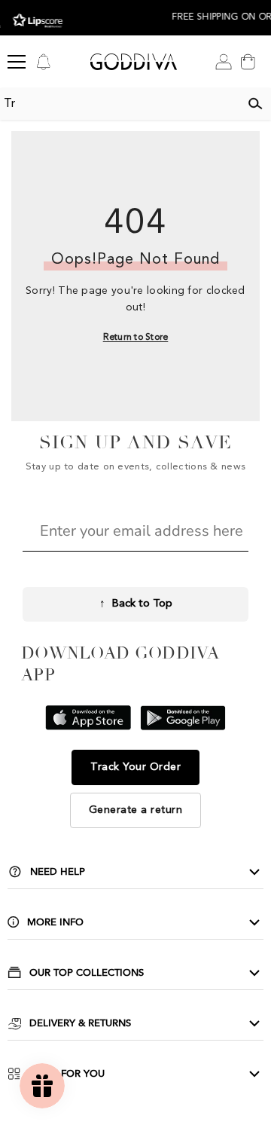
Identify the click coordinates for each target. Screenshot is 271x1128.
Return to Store (136, 337)
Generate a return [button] (136, 810)
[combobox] (120, 104)
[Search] (255, 104)
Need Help (57, 872)
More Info (55, 922)
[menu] (17, 62)
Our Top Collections (86, 973)
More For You (67, 1074)
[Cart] (247, 61)
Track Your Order (135, 767)
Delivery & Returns (80, 1023)
